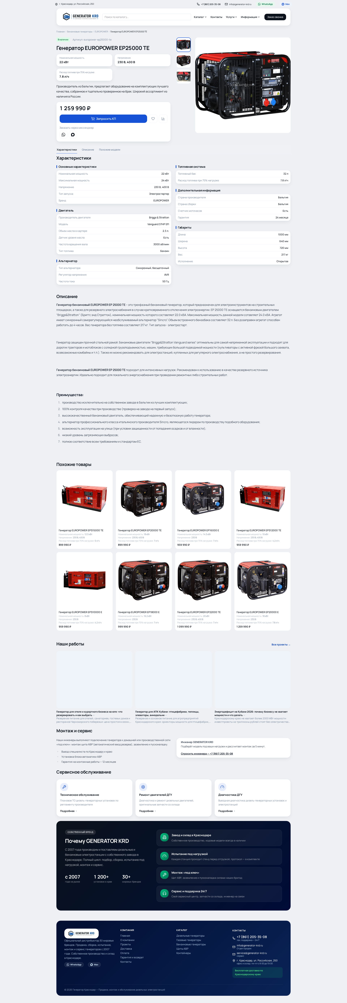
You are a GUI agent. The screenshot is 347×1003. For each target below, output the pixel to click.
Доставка (126, 948)
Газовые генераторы (188, 940)
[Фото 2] (183, 60)
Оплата (124, 953)
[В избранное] (153, 118)
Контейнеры (183, 953)
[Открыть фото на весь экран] (243, 85)
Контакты (216, 17)
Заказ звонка (275, 17)
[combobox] (146, 17)
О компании (127, 940)
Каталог (199, 17)
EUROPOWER (101, 31)
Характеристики (67, 149)
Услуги (230, 17)
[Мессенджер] (63, 135)
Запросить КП (106, 119)
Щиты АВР (182, 948)
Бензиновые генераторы (79, 31)
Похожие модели (109, 149)
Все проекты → (281, 644)
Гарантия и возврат (132, 957)
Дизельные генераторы (190, 935)
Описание (88, 149)
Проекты (125, 944)
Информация (249, 17)
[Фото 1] (183, 44)
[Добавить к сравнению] (163, 118)
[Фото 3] (183, 76)
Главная (60, 31)
